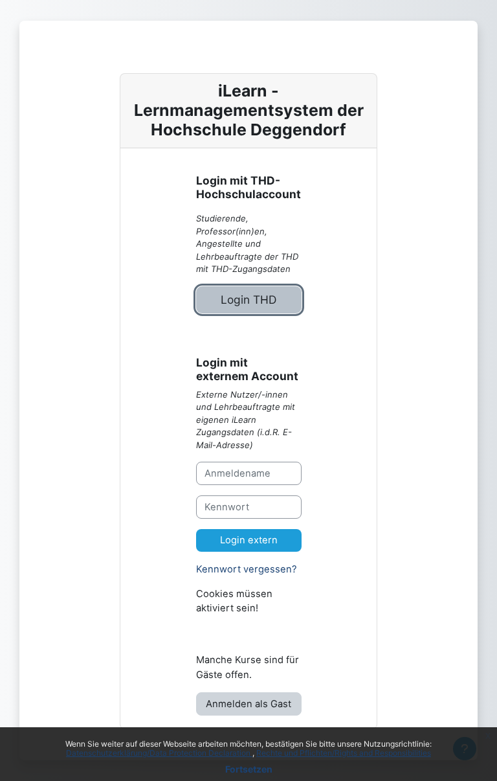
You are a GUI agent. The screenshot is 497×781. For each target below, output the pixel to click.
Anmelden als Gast (248, 704)
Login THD (248, 299)
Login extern (249, 540)
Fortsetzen (248, 769)
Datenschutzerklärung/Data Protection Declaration (159, 753)
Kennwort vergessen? (246, 569)
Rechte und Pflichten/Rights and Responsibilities (343, 753)
